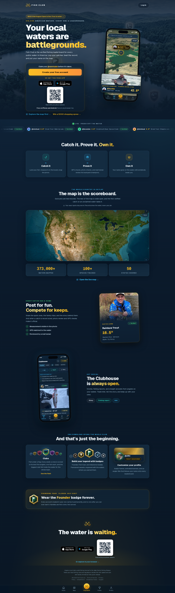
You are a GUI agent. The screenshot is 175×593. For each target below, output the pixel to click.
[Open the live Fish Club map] (87, 235)
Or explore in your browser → (87, 562)
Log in (143, 5)
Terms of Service (92, 578)
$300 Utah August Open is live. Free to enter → (46, 16)
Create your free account (55, 72)
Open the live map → (89, 279)
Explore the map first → (40, 114)
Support (101, 579)
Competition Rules (91, 579)
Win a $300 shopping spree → (67, 114)
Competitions (81, 579)
